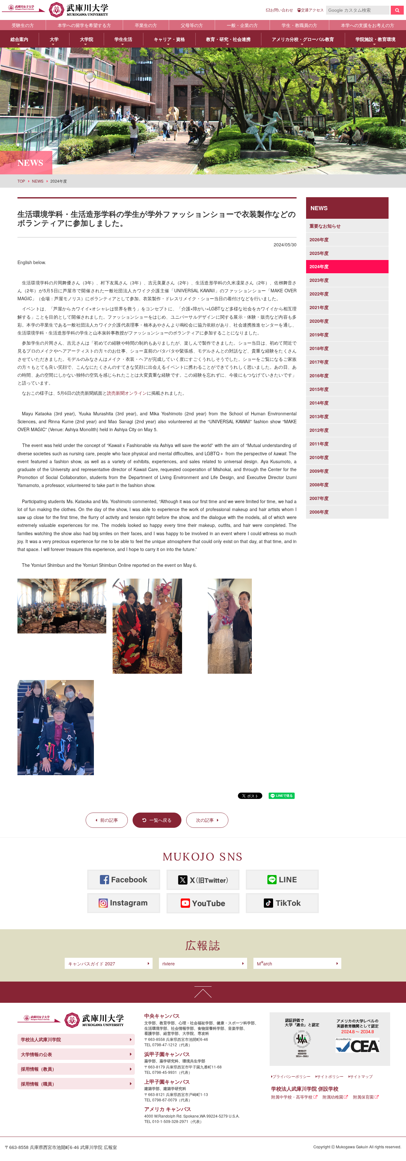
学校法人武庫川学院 (41, 1039)
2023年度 (319, 280)
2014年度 (319, 402)
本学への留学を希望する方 (84, 25)
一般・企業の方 (242, 25)
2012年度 (319, 430)
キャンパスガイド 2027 (91, 963)
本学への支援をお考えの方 (367, 25)
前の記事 (109, 820)
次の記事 (205, 820)
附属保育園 (363, 1097)
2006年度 (319, 512)
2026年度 (319, 239)
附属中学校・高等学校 (291, 1097)
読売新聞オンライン (127, 393)
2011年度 (319, 443)
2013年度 (319, 416)
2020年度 (319, 321)
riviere (168, 963)
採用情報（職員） (38, 1083)
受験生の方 (23, 25)
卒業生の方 (146, 25)
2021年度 (319, 307)
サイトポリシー (330, 1076)
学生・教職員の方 (299, 25)
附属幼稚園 (333, 1097)
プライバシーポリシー (291, 1076)
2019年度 (319, 334)
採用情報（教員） (38, 1069)
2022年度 (319, 293)
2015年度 (319, 389)
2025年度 (319, 253)
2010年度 (319, 457)
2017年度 (319, 362)
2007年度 (319, 498)
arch (264, 963)
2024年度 (319, 266)
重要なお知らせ (325, 226)
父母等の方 (192, 25)
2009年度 (319, 471)
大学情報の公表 (36, 1054)
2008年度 (319, 484)
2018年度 (319, 348)
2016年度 (319, 375)
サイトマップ (361, 1076)
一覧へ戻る (160, 820)
